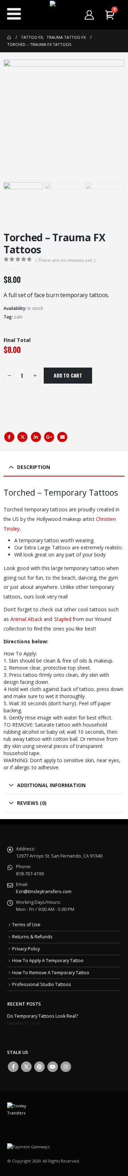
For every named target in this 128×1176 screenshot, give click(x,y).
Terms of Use (26, 925)
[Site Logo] (64, 15)
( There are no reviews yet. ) (65, 260)
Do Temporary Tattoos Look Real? (42, 1016)
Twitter (22, 437)
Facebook (9, 437)
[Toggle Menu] (14, 13)
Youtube (52, 1066)
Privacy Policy (26, 949)
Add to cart (68, 375)
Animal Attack (26, 619)
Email (62, 437)
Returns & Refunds (32, 937)
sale (18, 317)
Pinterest (39, 1066)
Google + (49, 437)
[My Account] (89, 15)
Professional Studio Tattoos (41, 984)
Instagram (65, 1066)
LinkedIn (36, 437)
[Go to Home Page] (9, 37)
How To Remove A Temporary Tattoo (50, 973)
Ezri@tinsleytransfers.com (43, 891)
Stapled (62, 619)
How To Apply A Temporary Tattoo (48, 961)
